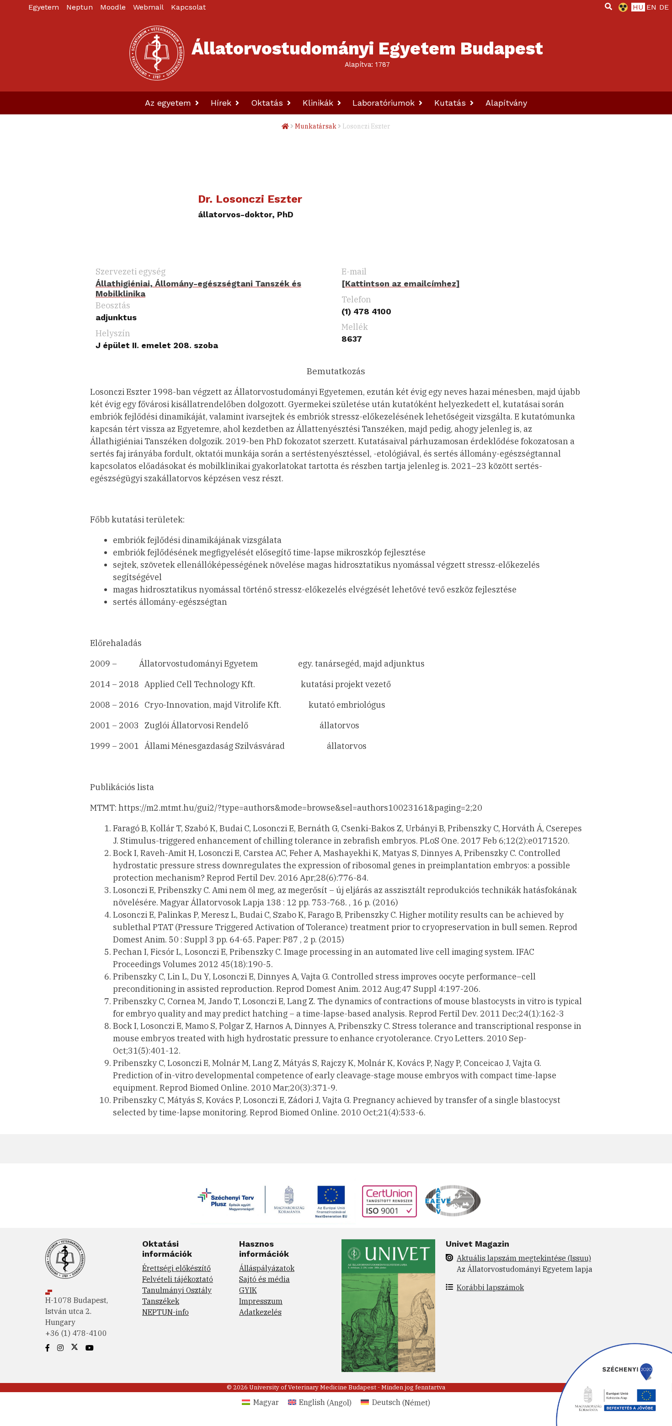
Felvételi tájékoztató (177, 1279)
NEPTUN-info (165, 1312)
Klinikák (319, 103)
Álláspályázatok (266, 1268)
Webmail (148, 7)
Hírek (222, 103)
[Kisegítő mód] (621, 7)
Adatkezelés (260, 1312)
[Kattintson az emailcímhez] (400, 283)
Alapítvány (506, 103)
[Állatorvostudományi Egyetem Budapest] (156, 53)
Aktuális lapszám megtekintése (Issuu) (524, 1258)
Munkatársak (315, 126)
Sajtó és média (264, 1279)
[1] (608, 6)
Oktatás (268, 103)
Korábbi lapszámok (490, 1287)
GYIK (248, 1290)
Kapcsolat (188, 7)
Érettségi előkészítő (176, 1268)
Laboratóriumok (384, 103)
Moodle (113, 7)
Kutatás (451, 103)
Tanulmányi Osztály (177, 1290)
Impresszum (261, 1301)
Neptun (79, 7)
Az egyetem (169, 103)
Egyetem (43, 7)
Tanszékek (160, 1301)
